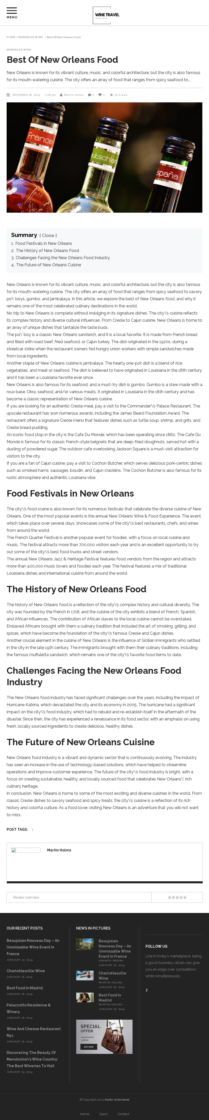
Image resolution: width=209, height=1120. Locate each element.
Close (48, 235)
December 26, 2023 (26, 94)
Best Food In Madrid (25, 988)
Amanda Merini (111, 960)
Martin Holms (74, 94)
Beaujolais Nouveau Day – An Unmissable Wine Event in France (33, 947)
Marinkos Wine (30, 37)
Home (11, 37)
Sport (103, 1114)
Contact (123, 1114)
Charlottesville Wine (26, 971)
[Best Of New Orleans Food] (26, 862)
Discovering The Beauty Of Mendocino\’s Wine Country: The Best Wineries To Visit (32, 1059)
